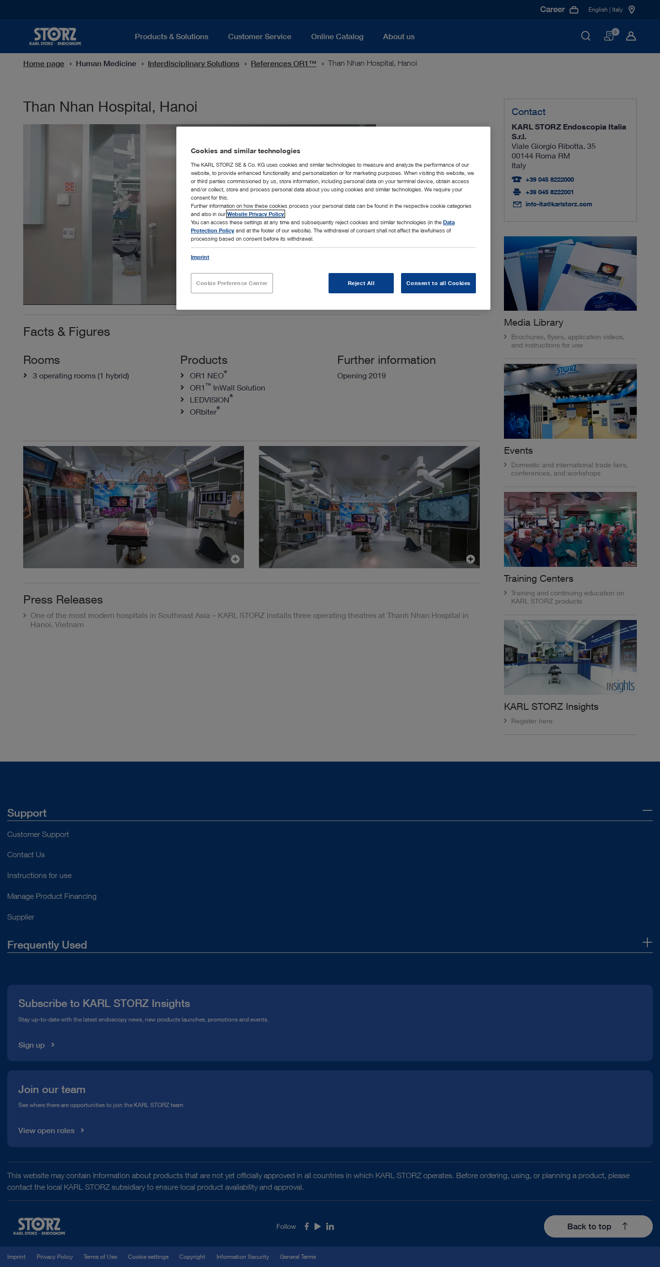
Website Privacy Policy (255, 214)
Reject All (361, 283)
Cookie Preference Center (232, 283)
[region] (333, 218)
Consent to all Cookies (438, 283)
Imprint (200, 257)
